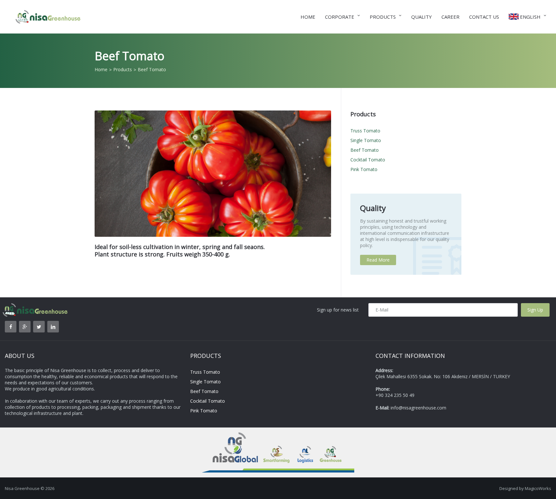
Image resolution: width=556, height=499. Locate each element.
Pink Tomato (363, 169)
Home (308, 17)
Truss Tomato (365, 131)
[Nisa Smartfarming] (278, 435)
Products (383, 17)
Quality (421, 17)
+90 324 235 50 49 (394, 395)
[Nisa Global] (232, 435)
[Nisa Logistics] (305, 435)
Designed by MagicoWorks (525, 488)
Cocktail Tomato (367, 160)
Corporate (339, 17)
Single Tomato (365, 140)
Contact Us (484, 17)
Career (450, 17)
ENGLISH (530, 17)
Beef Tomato (364, 150)
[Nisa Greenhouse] (44, 12)
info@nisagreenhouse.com (418, 408)
